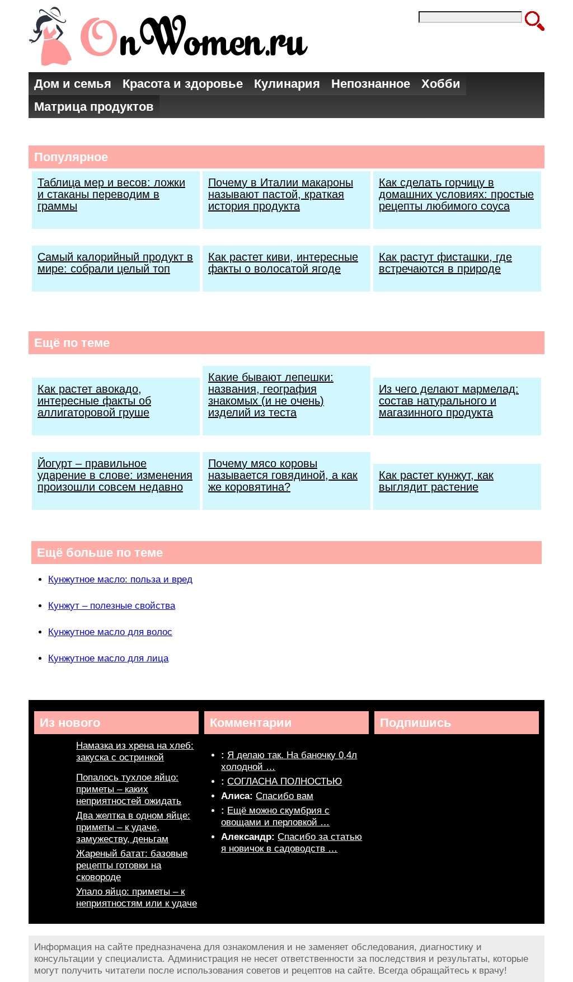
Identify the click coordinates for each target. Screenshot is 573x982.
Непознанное (370, 84)
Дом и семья (72, 84)
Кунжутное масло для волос (110, 632)
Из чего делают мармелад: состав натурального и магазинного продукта (449, 401)
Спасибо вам (284, 796)
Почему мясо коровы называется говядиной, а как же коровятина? (283, 475)
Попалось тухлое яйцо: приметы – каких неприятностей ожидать (128, 789)
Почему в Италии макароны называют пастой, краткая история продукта (280, 194)
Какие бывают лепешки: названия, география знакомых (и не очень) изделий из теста (271, 395)
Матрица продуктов (94, 107)
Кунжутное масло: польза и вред (120, 579)
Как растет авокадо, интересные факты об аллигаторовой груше (94, 401)
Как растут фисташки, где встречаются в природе (445, 263)
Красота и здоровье (183, 84)
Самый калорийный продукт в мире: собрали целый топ (115, 263)
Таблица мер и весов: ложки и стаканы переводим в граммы (111, 194)
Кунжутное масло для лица (108, 658)
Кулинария (287, 84)
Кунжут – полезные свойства (111, 605)
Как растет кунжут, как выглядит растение (436, 481)
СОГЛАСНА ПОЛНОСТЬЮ (284, 781)
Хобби (441, 84)
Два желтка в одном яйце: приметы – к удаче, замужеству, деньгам (133, 827)
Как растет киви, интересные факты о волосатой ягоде (283, 263)
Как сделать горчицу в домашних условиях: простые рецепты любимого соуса (456, 194)
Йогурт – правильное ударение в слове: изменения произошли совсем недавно (114, 475)
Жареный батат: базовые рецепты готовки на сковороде (131, 865)
